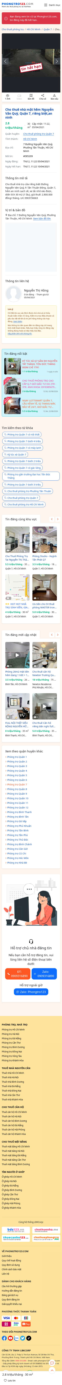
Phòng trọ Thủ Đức (17, 839)
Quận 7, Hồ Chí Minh (15, 568)
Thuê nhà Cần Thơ (11, 1095)
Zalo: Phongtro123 (33, 992)
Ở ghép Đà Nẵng (10, 1185)
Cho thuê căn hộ (13, 1107)
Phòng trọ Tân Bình (18, 830)
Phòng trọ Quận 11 (17, 802)
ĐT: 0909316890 (19, 974)
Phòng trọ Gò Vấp (17, 821)
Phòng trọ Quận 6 (17, 779)
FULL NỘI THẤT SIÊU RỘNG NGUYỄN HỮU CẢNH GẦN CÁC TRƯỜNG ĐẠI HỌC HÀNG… (16, 724)
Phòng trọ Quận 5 (17, 775)
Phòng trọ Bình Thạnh (19, 812)
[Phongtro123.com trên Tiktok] (28, 1339)
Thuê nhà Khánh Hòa (12, 1099)
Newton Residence (41, 684)
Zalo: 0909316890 (46, 974)
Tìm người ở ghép (13, 1171)
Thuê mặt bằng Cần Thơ (14, 1159)
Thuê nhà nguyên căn (16, 1068)
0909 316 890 (20, 1360)
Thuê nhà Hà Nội (10, 1077)
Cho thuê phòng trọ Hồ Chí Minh (25, 504)
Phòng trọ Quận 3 (17, 766)
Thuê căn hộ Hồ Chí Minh (14, 1112)
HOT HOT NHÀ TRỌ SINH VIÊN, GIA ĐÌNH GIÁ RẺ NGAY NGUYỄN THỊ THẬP (16, 605)
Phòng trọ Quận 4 (17, 770)
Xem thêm (17, 321)
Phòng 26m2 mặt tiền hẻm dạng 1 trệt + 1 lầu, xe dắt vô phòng (17, 673)
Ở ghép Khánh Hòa (11, 1207)
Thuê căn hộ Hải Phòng (13, 1129)
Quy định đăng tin (11, 1299)
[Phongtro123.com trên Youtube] (10, 1339)
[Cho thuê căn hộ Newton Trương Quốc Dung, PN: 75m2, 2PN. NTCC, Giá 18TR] (44, 655)
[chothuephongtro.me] (46, 1238)
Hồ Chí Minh (30, 138)
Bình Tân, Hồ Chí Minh (16, 684)
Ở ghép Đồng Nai (10, 1198)
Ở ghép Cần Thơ (10, 1194)
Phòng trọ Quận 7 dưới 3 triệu (24, 484)
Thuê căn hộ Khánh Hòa (14, 1134)
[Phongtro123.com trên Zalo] (16, 1339)
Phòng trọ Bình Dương (13, 1047)
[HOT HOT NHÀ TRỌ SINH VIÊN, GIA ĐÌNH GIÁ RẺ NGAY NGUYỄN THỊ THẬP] (17, 587)
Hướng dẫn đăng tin (12, 1290)
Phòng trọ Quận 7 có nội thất (23, 434)
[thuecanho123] (16, 1238)
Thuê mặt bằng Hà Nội (13, 1150)
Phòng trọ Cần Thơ (11, 1042)
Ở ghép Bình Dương (12, 1190)
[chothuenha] (46, 1230)
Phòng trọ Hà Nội (10, 1034)
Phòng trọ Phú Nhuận (19, 825)
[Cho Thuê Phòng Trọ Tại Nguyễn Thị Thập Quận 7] (17, 540)
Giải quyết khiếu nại (12, 1304)
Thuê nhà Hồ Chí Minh (13, 1072)
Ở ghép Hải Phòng (11, 1203)
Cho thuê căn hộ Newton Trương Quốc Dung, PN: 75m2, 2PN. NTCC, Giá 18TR (44, 673)
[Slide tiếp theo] (55, 61)
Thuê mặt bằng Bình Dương (16, 1164)
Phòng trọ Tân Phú (17, 835)
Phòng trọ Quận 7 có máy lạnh (24, 447)
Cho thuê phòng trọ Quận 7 (38, 133)
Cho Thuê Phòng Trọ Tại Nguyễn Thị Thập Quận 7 (16, 558)
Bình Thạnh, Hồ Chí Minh (14, 735)
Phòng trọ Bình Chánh (19, 844)
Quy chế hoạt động (11, 1260)
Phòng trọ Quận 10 (17, 798)
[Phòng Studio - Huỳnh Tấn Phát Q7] (44, 540)
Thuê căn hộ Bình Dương (14, 1120)
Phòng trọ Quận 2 (17, 761)
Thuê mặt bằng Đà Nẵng (14, 1155)
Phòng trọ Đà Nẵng (11, 1038)
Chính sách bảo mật (11, 1269)
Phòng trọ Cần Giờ (17, 848)
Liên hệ (5, 1273)
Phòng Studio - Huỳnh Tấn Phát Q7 (44, 558)
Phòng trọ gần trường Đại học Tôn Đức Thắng (28, 476)
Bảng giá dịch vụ (10, 1295)
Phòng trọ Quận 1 (17, 756)
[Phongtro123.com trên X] (22, 1339)
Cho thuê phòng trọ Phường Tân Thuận (29, 491)
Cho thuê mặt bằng (14, 1141)
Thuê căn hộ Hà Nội (11, 1116)
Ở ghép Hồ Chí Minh (12, 1176)
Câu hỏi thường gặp (12, 1286)
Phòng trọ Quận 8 (17, 789)
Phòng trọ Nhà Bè (17, 862)
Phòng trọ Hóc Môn (18, 858)
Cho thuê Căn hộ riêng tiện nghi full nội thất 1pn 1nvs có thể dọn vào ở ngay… (43, 724)
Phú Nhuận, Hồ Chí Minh (41, 687)
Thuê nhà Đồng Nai (11, 1090)
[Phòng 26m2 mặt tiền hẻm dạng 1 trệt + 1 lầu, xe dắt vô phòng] (17, 655)
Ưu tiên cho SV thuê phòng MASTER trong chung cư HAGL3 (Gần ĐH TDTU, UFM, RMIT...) (44, 605)
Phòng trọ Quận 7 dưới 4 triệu (24, 441)
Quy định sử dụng (11, 1264)
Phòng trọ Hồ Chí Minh (13, 1029)
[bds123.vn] (16, 1230)
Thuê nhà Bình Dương (13, 1081)
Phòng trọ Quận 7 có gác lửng (24, 467)
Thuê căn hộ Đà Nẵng (12, 1125)
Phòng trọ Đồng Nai (12, 1051)
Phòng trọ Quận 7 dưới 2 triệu (24, 461)
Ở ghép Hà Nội (9, 1181)
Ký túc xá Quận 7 (16, 454)
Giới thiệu (7, 1256)
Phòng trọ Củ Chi (16, 853)
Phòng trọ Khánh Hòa (12, 1060)
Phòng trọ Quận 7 (17, 784)
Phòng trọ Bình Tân (18, 816)
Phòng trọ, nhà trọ (14, 1024)
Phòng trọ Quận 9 (17, 793)
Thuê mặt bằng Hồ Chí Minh (16, 1146)
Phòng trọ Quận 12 (17, 807)
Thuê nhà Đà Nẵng (11, 1086)
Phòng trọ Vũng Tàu (12, 1056)
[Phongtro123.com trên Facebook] (4, 1339)
